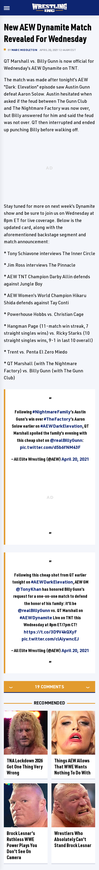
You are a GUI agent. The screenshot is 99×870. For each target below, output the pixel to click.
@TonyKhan (28, 589)
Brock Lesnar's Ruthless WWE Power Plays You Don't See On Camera (22, 845)
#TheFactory (57, 419)
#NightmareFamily (51, 412)
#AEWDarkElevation (61, 426)
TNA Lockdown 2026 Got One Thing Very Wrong (25, 767)
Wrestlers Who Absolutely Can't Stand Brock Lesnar (72, 839)
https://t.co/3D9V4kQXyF (50, 632)
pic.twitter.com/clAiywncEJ (50, 639)
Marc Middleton (24, 50)
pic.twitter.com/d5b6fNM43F (50, 447)
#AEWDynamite (36, 617)
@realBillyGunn (66, 440)
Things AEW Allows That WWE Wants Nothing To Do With (72, 767)
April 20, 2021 (75, 459)
